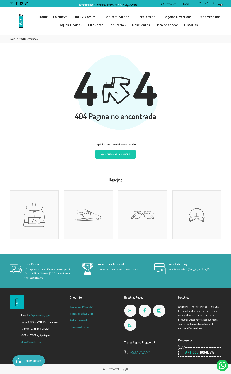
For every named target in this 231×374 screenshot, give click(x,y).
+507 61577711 (140, 352)
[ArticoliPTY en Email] (11, 3)
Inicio (12, 38)
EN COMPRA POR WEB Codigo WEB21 (108, 4)
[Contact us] (222, 365)
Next (117, 182)
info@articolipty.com (39, 315)
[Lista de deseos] (207, 3)
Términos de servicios (81, 327)
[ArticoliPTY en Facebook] (16, 3)
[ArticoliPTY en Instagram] (21, 3)
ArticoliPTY (108, 369)
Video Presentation (31, 342)
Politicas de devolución (82, 313)
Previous (113, 182)
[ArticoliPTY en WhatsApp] (26, 3)
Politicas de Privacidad (81, 307)
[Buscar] (200, 3)
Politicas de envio (79, 320)
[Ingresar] (213, 3)
